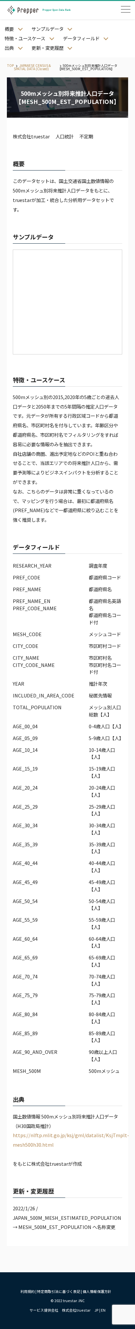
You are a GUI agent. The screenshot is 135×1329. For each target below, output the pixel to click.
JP (96, 1310)
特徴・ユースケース (25, 38)
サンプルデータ (47, 28)
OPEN (125, 9)
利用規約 (27, 1291)
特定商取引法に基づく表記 (58, 1291)
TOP (10, 65)
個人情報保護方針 (97, 1291)
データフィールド (81, 38)
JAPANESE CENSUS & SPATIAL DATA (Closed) (32, 67)
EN (103, 1310)
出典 (9, 47)
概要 (9, 28)
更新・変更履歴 (47, 47)
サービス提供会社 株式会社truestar (59, 1310)
